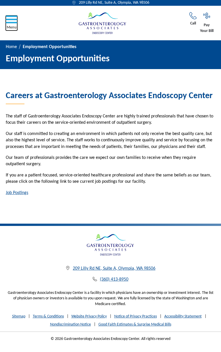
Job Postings (17, 193)
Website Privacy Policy (89, 316)
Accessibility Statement (183, 316)
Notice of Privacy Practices (135, 316)
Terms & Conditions (48, 316)
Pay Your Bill (207, 28)
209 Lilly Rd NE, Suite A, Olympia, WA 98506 (114, 3)
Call (193, 23)
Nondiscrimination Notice (70, 324)
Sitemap (18, 316)
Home (11, 47)
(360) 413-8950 (114, 279)
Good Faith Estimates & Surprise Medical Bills (134, 324)
